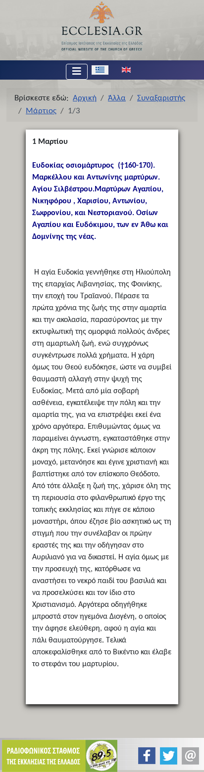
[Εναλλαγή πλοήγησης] (77, 72)
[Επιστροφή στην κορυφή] (188, 756)
